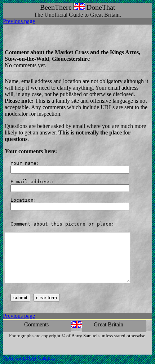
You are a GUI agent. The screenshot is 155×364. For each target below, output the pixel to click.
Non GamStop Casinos (29, 358)
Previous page (19, 21)
